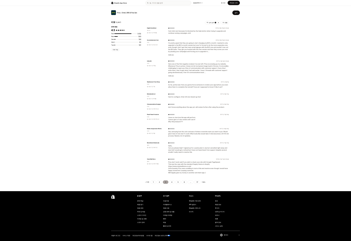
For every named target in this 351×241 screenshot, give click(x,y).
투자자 (217, 208)
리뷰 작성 (115, 49)
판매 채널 (140, 201)
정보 (216, 201)
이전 (147, 182)
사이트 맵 (149, 235)
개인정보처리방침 (138, 235)
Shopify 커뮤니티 (195, 208)
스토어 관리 (141, 222)
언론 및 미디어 (219, 212)
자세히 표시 (171, 55)
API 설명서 (192, 204)
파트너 (217, 215)
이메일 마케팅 (167, 215)
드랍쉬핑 (166, 201)
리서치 (191, 212)
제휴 (216, 219)
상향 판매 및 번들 (168, 212)
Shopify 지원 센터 (195, 201)
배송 (164, 222)
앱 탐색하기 (197, 3)
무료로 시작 (234, 3)
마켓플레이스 (167, 204)
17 (197, 182)
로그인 (223, 3)
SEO (164, 219)
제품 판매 (140, 208)
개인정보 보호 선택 (161, 235)
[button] (218, 22)
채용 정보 (218, 204)
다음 (203, 182)
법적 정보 (218, 222)
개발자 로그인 (115, 235)
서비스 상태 (219, 226)
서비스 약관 (126, 235)
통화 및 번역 (167, 226)
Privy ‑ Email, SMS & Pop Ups (127, 13)
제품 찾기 (140, 204)
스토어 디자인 (141, 215)
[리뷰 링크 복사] (157, 28)
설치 (236, 13)
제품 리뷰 (166, 208)
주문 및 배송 (141, 212)
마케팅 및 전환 (142, 219)
